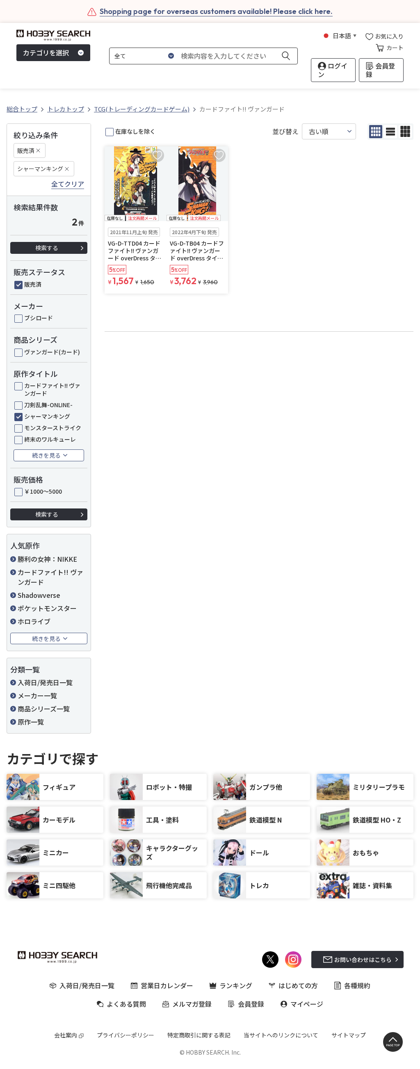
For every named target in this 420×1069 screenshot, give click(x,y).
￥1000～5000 (43, 491)
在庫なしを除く (135, 131)
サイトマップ (348, 1035)
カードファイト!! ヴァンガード (52, 389)
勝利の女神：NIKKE (47, 559)
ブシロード (38, 317)
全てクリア (67, 184)
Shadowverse (39, 595)
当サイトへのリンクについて (281, 1035)
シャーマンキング (40, 168)
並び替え (285, 131)
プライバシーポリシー (125, 1035)
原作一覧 (31, 722)
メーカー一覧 (37, 695)
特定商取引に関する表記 (199, 1035)
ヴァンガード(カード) (52, 352)
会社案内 (65, 1035)
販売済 (25, 150)
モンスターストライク (52, 427)
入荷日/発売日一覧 (45, 682)
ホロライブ (34, 621)
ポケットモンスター (47, 608)
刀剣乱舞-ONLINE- (48, 404)
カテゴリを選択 (46, 52)
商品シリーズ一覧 (44, 708)
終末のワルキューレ (50, 439)
